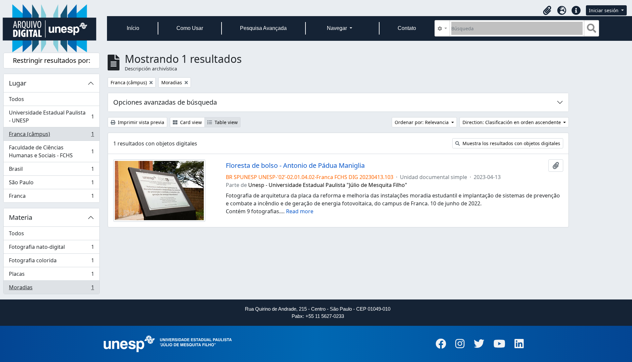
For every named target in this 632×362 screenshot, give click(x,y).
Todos (16, 99)
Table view (225, 122)
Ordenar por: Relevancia (422, 122)
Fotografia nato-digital (51, 248)
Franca (51, 197)
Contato (407, 28)
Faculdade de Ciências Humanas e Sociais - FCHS (51, 151)
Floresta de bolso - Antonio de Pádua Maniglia (295, 165)
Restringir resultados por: (51, 60)
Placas (51, 275)
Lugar (17, 83)
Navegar (337, 28)
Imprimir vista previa (140, 122)
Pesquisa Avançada (263, 28)
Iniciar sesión (604, 10)
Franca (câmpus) (51, 135)
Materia (20, 217)
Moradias (51, 289)
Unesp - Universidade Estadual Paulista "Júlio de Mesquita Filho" (327, 185)
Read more (299, 211)
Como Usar (189, 28)
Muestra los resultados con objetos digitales (510, 143)
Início (133, 28)
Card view (190, 122)
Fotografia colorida (51, 262)
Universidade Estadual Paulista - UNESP (51, 116)
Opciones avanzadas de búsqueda (165, 102)
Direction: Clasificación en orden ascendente (512, 122)
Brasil (51, 170)
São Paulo (51, 184)
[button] (547, 10)
